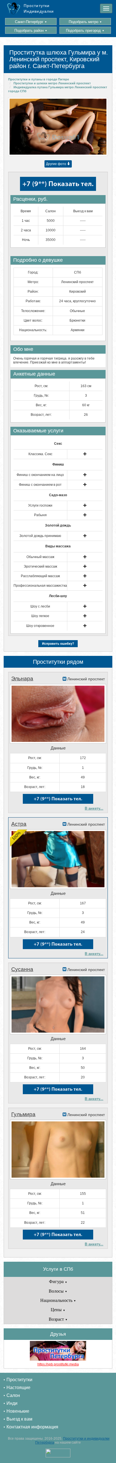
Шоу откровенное (40, 626)
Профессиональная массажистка (40, 586)
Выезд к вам (19, 1419)
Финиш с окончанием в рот (40, 485)
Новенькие (17, 1411)
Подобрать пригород (85, 30)
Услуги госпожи (40, 505)
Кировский (77, 291)
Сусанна (22, 969)
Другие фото (56, 164)
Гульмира (23, 1114)
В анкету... (94, 808)
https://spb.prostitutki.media (58, 1364)
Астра (18, 824)
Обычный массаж (40, 557)
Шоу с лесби (40, 606)
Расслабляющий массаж (40, 576)
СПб (77, 272)
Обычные (77, 311)
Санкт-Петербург (31, 22)
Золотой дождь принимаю (40, 536)
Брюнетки (77, 320)
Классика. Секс (40, 454)
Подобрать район (30, 30)
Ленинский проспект (77, 282)
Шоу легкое (40, 616)
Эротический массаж (40, 566)
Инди (11, 1403)
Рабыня (40, 515)
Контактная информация (32, 1426)
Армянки (77, 330)
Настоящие (18, 1387)
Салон (13, 1395)
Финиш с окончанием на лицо (40, 475)
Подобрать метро (85, 22)
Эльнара (22, 678)
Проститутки (19, 1379)
